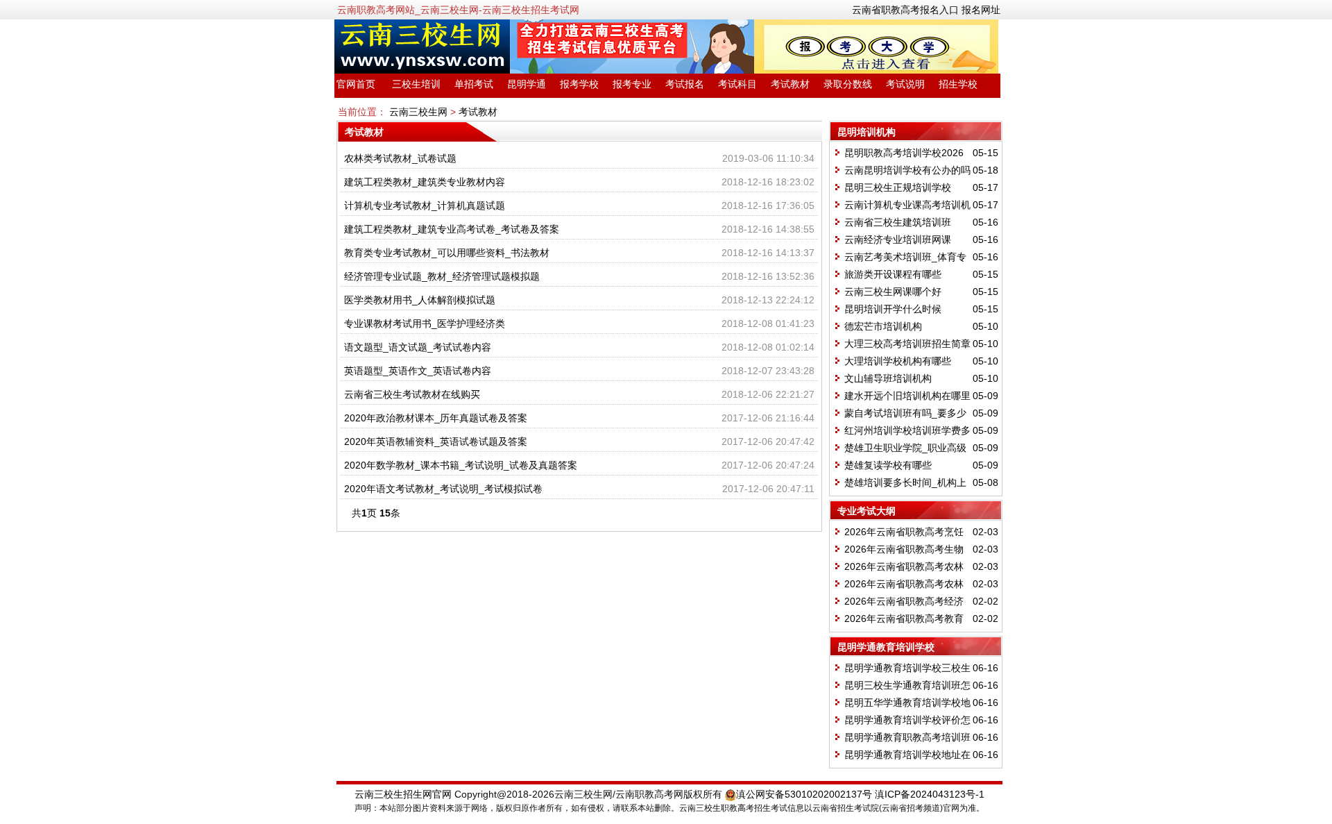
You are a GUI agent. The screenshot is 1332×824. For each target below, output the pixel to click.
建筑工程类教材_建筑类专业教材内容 (424, 181)
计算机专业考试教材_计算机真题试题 (424, 205)
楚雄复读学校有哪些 (888, 465)
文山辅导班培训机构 (888, 378)
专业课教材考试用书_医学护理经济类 (424, 323)
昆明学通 (526, 84)
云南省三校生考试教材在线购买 (412, 394)
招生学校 (958, 84)
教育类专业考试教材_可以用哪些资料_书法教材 (446, 252)
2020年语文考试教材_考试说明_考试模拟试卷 (443, 488)
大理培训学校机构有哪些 (897, 361)
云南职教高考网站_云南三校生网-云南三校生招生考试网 (458, 9)
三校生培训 (416, 84)
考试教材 (790, 84)
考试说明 (905, 84)
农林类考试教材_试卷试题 (400, 158)
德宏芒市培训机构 (883, 326)
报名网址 (981, 9)
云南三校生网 (418, 111)
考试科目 (737, 84)
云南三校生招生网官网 (403, 794)
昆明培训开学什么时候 (892, 308)
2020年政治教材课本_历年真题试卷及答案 (435, 417)
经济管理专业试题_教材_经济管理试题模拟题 (442, 276)
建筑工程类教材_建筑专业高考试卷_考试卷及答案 (451, 229)
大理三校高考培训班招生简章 (907, 343)
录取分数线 (847, 84)
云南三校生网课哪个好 (892, 291)
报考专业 (632, 84)
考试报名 (684, 84)
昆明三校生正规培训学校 (897, 187)
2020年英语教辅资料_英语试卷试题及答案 (435, 441)
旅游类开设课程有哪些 (892, 274)
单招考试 (473, 84)
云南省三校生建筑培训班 (897, 222)
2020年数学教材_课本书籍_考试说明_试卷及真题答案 (460, 465)
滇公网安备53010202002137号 (804, 794)
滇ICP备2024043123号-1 (929, 794)
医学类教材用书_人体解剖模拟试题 (419, 299)
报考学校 (579, 84)
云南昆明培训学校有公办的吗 (907, 170)
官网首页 (355, 84)
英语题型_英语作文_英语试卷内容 (417, 370)
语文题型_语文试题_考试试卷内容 (417, 347)
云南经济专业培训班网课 (897, 239)
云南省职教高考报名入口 (905, 9)
